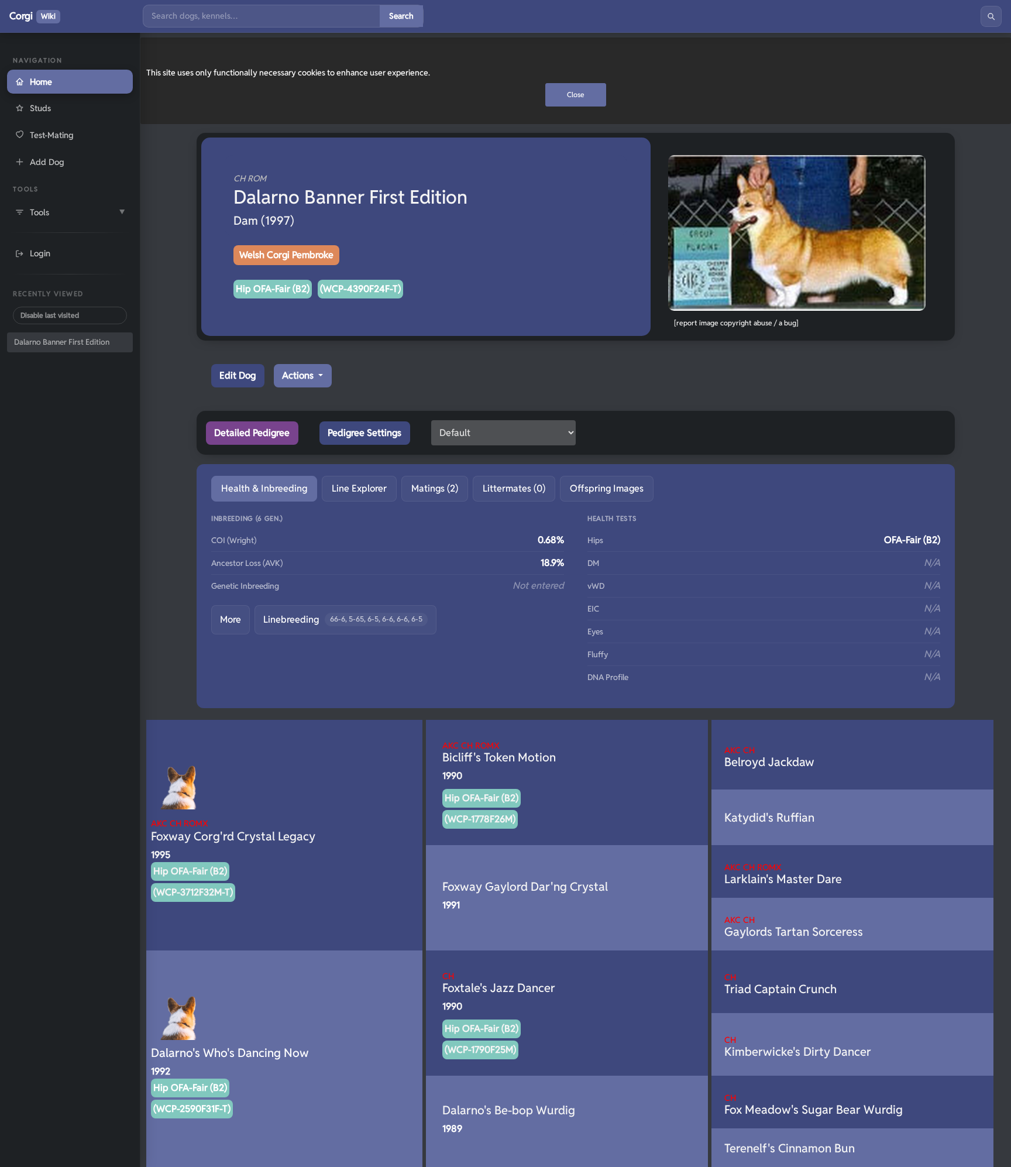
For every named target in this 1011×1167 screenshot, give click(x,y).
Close (575, 94)
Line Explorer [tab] (359, 488)
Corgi (32, 15)
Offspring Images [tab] (607, 488)
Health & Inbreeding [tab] (264, 488)
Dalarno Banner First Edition (61, 342)
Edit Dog (237, 375)
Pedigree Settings (364, 433)
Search (401, 16)
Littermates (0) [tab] (514, 488)
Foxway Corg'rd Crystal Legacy (233, 831)
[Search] (991, 16)
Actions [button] (299, 375)
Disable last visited (49, 315)
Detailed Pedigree (252, 433)
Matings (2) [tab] (434, 488)
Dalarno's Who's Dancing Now (230, 1052)
